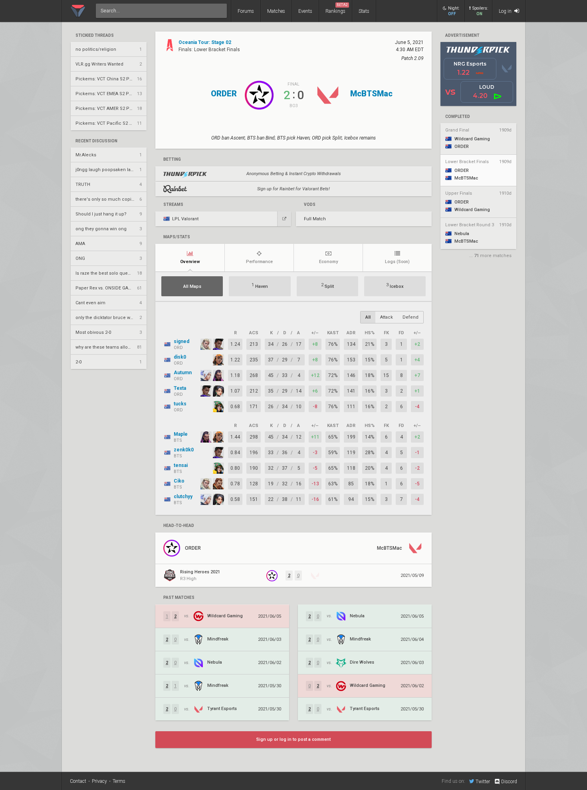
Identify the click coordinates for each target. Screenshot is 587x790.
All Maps (192, 286)
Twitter (483, 781)
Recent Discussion (96, 141)
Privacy (99, 781)
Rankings (336, 8)
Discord (509, 781)
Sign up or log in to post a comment (293, 739)
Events (305, 11)
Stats (364, 11)
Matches (276, 11)
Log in (506, 11)
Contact (78, 781)
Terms (119, 781)
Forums (246, 11)
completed (457, 117)
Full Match (315, 218)
